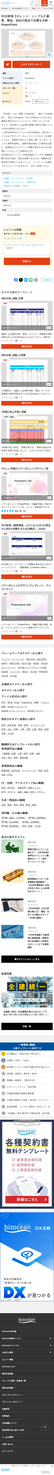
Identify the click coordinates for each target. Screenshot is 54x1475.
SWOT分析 (31, 182)
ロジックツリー (8, 667)
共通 (3, 733)
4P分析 (44, 663)
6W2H (36, 663)
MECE (25, 671)
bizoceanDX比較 (9, 1331)
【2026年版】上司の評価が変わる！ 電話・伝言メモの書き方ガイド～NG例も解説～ (38, 913)
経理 (26, 753)
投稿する (27, 261)
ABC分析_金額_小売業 (13, 355)
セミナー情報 (7, 1359)
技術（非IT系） (8, 787)
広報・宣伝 (6, 757)
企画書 (6, 178)
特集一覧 (27, 1026)
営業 (40, 770)
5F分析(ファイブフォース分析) (32, 667)
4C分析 (13, 675)
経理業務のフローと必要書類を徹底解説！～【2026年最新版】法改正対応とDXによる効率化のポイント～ (38, 885)
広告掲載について (9, 1423)
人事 (20, 753)
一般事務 (5, 753)
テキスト (45, 702)
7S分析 (4, 675)
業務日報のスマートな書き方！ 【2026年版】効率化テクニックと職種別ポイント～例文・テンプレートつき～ (39, 855)
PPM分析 (43, 671)
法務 (34, 729)
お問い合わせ (7, 1444)
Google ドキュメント (17, 706)
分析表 (25, 185)
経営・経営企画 (8, 725)
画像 (3, 706)
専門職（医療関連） (37, 817)
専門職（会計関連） (10, 821)
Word (9, 702)
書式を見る (27, 346)
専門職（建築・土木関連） (13, 817)
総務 (14, 753)
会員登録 (44, 5)
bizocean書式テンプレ (20, 8)
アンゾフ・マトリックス (12, 659)
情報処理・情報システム (29, 787)
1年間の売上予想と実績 (13, 411)
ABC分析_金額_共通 (12, 298)
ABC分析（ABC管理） (37, 659)
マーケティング (31, 83)
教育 (16, 757)
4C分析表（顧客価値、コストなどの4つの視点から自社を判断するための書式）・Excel (25, 526)
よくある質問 (7, 1437)
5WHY (4, 663)
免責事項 (5, 1408)
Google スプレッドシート (13, 710)
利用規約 (5, 1415)
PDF (3, 702)
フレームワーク (17, 178)
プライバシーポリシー (11, 1401)
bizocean (4, 8)
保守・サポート (8, 791)
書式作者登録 (7, 1373)
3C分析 (30, 178)
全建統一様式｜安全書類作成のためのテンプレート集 (28, 1011)
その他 (10, 733)
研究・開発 (27, 826)
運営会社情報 (8, 1387)
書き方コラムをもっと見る (27, 959)
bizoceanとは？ (9, 1366)
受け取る (45, 1472)
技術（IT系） (7, 774)
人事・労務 (25, 729)
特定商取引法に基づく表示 (13, 1430)
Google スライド (35, 710)
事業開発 (5, 770)
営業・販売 (23, 725)
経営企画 (16, 770)
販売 (46, 770)
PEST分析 (26, 663)
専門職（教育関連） (10, 826)
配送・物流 (31, 804)
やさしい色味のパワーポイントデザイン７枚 (24, 468)
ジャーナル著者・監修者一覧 (14, 1380)
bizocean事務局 (13, 215)
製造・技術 (43, 729)
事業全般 (24, 757)
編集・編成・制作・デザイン (31, 791)
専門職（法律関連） (31, 821)
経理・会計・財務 (9, 729)
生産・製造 (6, 804)
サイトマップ (7, 1451)
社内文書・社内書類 (11, 185)
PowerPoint (26, 702)
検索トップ (36, 8)
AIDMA (4, 671)
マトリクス (15, 671)
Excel (17, 702)
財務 (32, 753)
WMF (36, 702)
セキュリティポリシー (11, 1394)
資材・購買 (19, 804)
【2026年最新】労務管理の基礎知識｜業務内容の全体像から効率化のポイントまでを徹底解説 (38, 941)
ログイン (38, 5)
